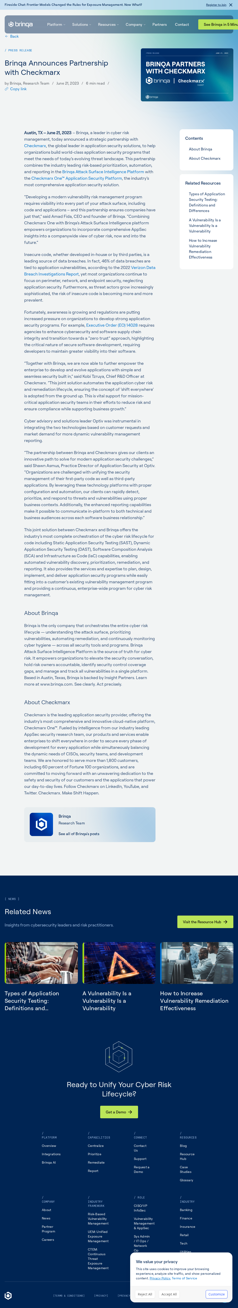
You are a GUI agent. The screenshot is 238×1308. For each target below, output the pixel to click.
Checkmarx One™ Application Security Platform (76, 178)
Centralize (96, 1146)
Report (93, 1171)
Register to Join (216, 5)
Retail (184, 1235)
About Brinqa (200, 149)
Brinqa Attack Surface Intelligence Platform (103, 171)
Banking (186, 1210)
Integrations (51, 1154)
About (46, 1210)
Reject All (145, 1294)
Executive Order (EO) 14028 (112, 325)
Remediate (96, 1162)
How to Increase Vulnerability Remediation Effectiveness (203, 248)
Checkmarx (35, 145)
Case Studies (186, 1169)
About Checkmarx (205, 158)
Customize (216, 1294)
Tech (183, 1243)
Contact (182, 24)
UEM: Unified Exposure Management (98, 1236)
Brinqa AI (49, 1162)
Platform (54, 24)
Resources (107, 24)
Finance (186, 1218)
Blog (183, 1146)
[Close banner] (230, 4)
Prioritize (94, 1154)
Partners (159, 24)
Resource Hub (187, 1156)
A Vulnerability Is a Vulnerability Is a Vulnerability (205, 225)
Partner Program (48, 1229)
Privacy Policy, (160, 1278)
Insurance (187, 1226)
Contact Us (140, 1148)
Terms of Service (184, 1278)
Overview (49, 1146)
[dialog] (181, 1277)
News (46, 1218)
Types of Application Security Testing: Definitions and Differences (207, 202)
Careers (48, 1240)
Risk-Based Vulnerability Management (98, 1218)
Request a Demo (142, 1169)
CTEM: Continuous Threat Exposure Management (98, 1258)
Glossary (186, 1180)
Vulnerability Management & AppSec (144, 1223)
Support (140, 1159)
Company (134, 24)
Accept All (169, 1294)
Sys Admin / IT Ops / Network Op (142, 1243)
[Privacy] (101, 1295)
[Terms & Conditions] (69, 1295)
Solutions (80, 24)
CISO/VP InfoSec (140, 1208)
